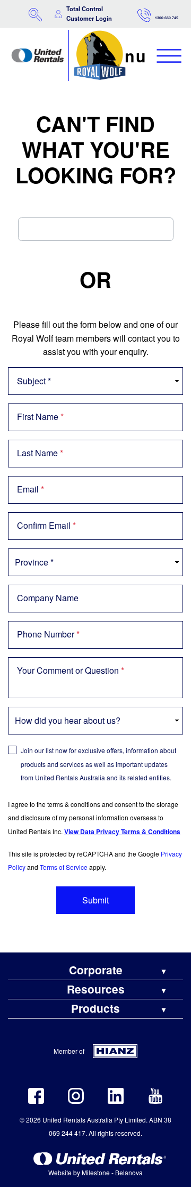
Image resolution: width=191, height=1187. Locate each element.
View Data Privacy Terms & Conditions (122, 831)
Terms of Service (64, 866)
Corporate (96, 970)
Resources (96, 989)
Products (95, 1009)
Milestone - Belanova (112, 1172)
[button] (35, 13)
